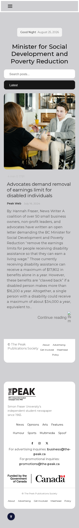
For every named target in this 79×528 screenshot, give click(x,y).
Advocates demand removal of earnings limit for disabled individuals (39, 189)
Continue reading (52, 317)
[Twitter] (46, 443)
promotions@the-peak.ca (39, 464)
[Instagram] (39, 443)
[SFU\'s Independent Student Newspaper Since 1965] (33, 393)
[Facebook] (32, 443)
